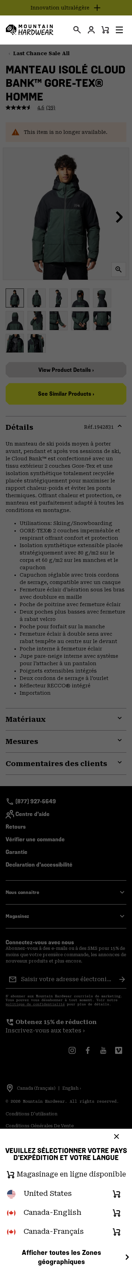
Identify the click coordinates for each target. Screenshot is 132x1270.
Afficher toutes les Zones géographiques (61, 1257)
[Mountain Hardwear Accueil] (30, 30)
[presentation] (77, 30)
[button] (119, 30)
